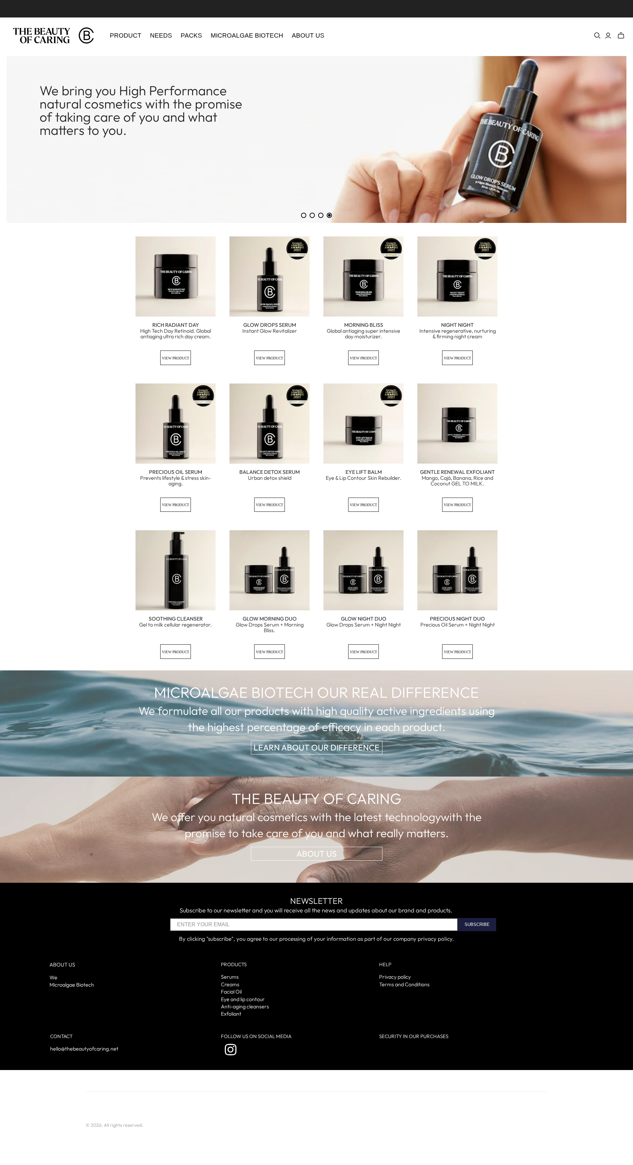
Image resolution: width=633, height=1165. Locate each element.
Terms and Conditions (404, 984)
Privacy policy (395, 976)
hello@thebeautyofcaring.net (84, 1048)
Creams (230, 984)
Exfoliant (231, 1013)
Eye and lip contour (243, 999)
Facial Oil (231, 991)
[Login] (608, 35)
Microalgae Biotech (71, 984)
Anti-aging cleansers (245, 1006)
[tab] (303, 215)
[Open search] (597, 35)
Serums (230, 976)
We (53, 977)
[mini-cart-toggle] (621, 35)
